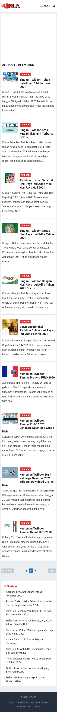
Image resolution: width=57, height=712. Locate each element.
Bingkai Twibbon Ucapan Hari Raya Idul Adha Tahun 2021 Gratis (37, 284)
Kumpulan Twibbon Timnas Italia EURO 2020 (36, 530)
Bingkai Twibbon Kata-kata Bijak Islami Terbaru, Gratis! (36, 133)
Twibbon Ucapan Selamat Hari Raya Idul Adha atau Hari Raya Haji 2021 (36, 184)
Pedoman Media (24, 706)
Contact (36, 706)
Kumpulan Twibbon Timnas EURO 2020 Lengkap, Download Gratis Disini (28, 426)
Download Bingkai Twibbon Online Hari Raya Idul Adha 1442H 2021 (36, 330)
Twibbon (25, 74)
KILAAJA (12, 586)
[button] (45, 6)
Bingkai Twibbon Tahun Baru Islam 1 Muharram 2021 (35, 83)
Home (10, 702)
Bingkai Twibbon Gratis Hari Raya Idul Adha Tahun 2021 (37, 234)
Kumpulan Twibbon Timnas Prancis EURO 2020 (37, 375)
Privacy (29, 702)
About (37, 702)
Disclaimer (20, 702)
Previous (7, 571)
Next (52, 571)
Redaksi (45, 702)
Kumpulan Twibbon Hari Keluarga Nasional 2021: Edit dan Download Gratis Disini (27, 480)
